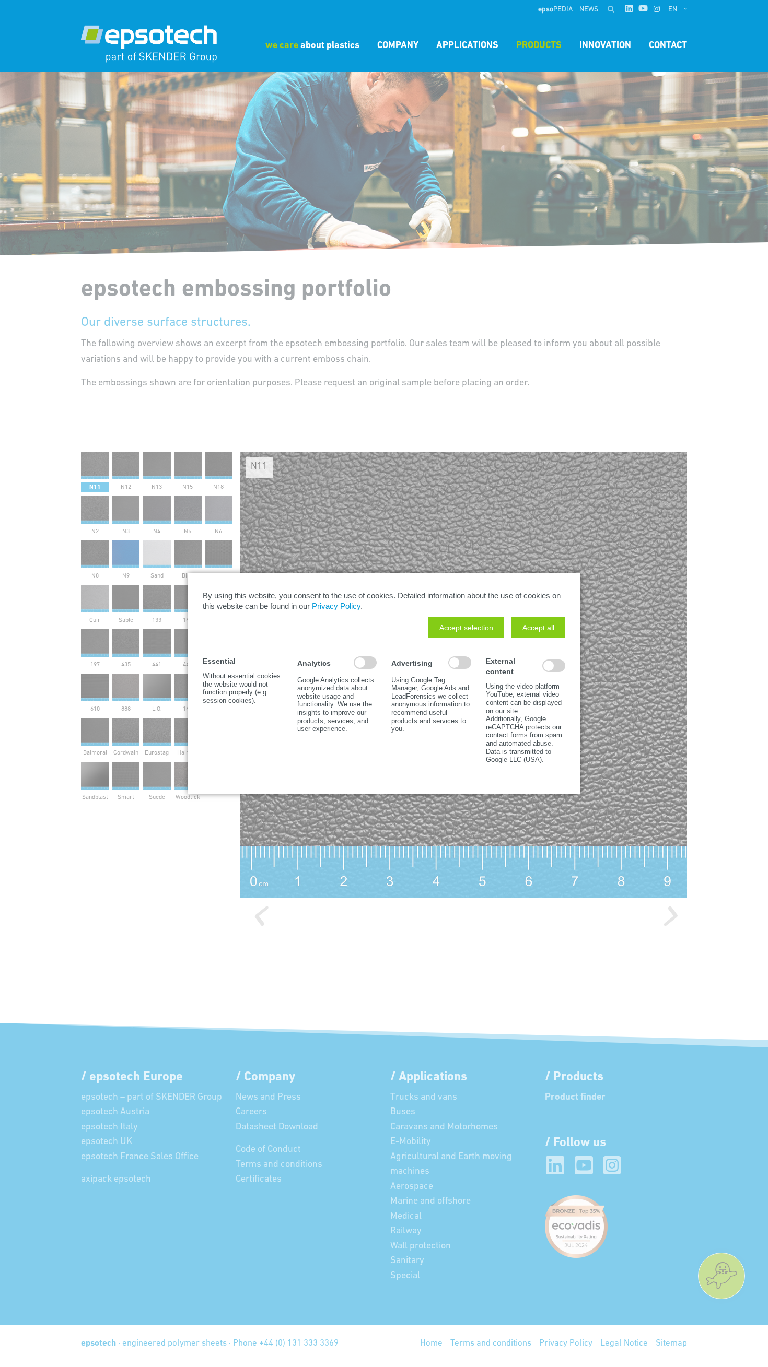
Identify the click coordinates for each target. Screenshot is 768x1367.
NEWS (588, 9)
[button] (466, 627)
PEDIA (556, 9)
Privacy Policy (336, 606)
